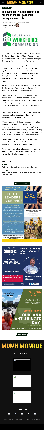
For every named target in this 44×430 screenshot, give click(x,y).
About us (19, 419)
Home (5, 419)
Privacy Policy (36, 419)
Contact (11, 419)
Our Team (26, 419)
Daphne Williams (10, 25)
